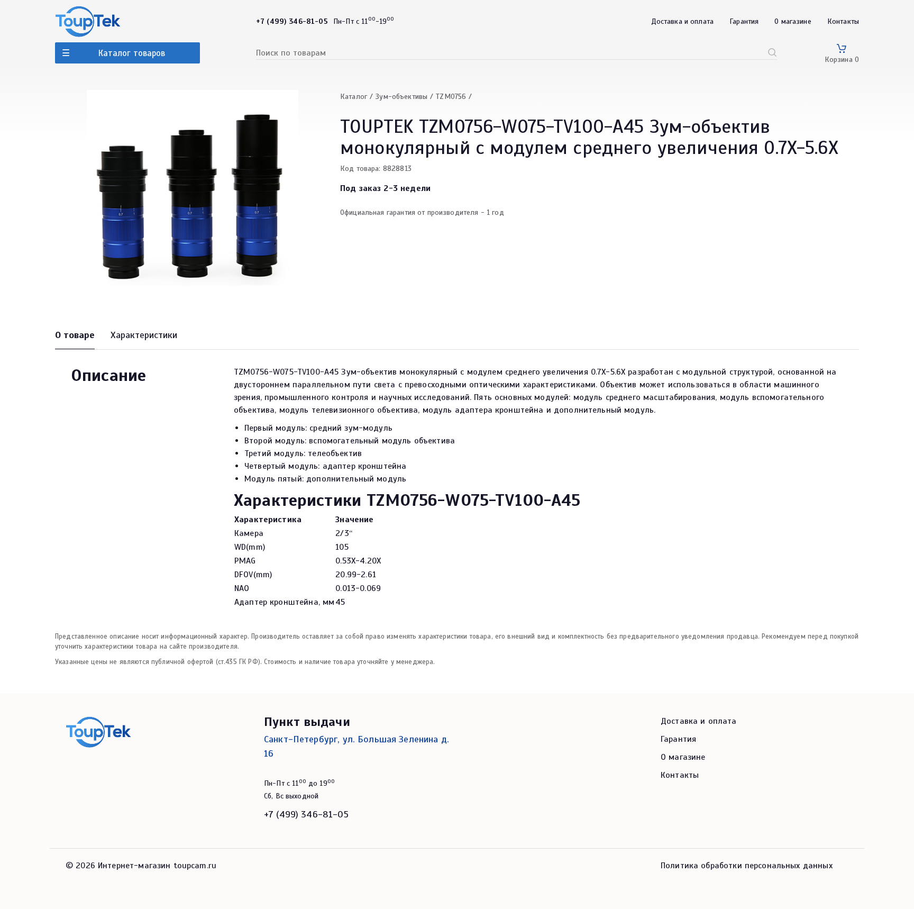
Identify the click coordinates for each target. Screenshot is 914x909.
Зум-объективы (401, 96)
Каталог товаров (131, 53)
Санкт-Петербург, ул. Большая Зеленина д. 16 (356, 746)
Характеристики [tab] (144, 335)
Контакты (843, 21)
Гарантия (743, 21)
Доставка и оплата (682, 21)
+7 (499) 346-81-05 (306, 814)
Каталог (353, 96)
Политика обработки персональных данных (747, 865)
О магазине (792, 21)
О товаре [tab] (75, 335)
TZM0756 (451, 96)
